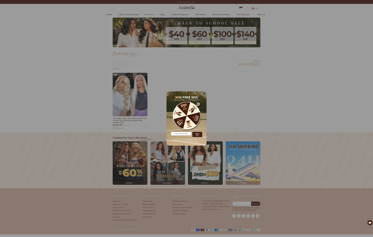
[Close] (204, 93)
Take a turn (197, 134)
